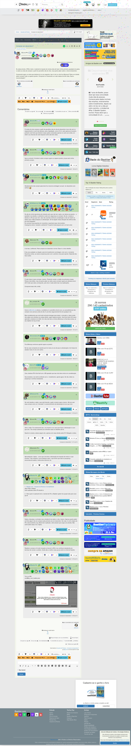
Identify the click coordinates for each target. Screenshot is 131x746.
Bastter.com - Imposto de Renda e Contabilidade (40, 487)
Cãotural (69, 718)
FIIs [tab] (106, 422)
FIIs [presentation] (96, 192)
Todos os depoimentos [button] (100, 125)
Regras (86, 721)
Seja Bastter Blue (72, 720)
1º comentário (67, 640)
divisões (113, 147)
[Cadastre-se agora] (66, 24)
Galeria (34, 39)
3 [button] (22, 98)
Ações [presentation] (89, 192)
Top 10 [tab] (96, 422)
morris (33, 121)
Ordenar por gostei (47, 113)
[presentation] (20, 666)
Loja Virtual (87, 713)
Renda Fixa (52, 720)
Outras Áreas (100, 478)
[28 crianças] (87, 4)
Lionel (24, 52)
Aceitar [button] (115, 743)
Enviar (21, 674)
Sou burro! (22, 670)
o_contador (34, 301)
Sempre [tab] (89, 422)
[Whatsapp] (24, 714)
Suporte (86, 716)
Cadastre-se (112, 5)
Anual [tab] (109, 419)
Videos (90, 409)
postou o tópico (101, 484)
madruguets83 (35, 175)
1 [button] (39, 230)
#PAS (68, 714)
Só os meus (39, 111)
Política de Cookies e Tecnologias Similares (90, 728)
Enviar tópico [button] (75, 637)
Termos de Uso (88, 734)
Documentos (28, 39)
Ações (51, 713)
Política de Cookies (124, 740)
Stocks (51, 714)
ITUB (103, 218)
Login (105, 5)
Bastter (33, 475)
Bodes (98, 409)
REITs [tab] (96, 425)
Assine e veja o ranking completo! (100, 273)
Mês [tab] (101, 419)
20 (64, 46)
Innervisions (34, 336)
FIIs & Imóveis (53, 716)
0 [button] (37, 98)
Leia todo (99, 115)
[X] (36, 714)
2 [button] (38, 438)
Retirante (34, 394)
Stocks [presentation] (103, 192)
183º (44, 175)
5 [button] (31, 291)
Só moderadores (48, 111)
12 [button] (32, 230)
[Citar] (69, 101)
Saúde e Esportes (72, 716)
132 (65, 98)
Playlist (105, 409)
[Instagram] (20, 714)
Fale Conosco (88, 718)
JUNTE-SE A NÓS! (100, 328)
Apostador (34, 448)
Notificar (76, 640)
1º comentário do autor (60, 111)
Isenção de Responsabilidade (89, 724)
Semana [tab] (95, 419)
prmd (32, 365)
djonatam (34, 240)
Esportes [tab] (103, 425)
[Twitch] (32, 714)
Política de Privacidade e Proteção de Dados (91, 731)
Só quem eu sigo (29, 111)
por (102, 432)
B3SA (103, 268)
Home (17, 32)
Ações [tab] (101, 422)
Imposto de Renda (54, 721)
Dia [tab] (90, 419)
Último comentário (72, 111)
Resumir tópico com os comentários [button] (59, 637)
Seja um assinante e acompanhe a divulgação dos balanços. (91, 290)
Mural (17, 39)
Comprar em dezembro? (25, 46)
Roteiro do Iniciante (72, 713)
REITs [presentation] (111, 192)
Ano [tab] (105, 419)
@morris (32, 310)
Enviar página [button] (78, 32)
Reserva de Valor (54, 718)
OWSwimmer (35, 203)
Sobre (86, 720)
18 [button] (29, 98)
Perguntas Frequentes (90, 714)
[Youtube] (40, 714)
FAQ (21, 39)
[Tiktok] (28, 714)
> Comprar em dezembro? (72, 648)
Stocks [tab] (111, 422)
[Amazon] (16, 714)
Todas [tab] (91, 476)
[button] (16, 4)
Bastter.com (54, 739)
